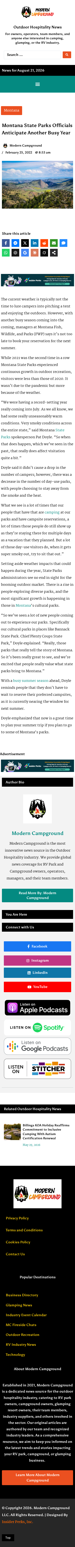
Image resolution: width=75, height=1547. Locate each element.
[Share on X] (25, 243)
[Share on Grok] (44, 253)
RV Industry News (21, 1344)
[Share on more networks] (54, 253)
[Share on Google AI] (25, 253)
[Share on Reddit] (44, 243)
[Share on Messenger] (15, 243)
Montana (23, 606)
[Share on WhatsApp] (6, 253)
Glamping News (19, 1305)
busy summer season (30, 681)
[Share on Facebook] (6, 243)
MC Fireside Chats (21, 1325)
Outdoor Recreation (22, 1335)
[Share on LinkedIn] (34, 243)
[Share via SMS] (63, 243)
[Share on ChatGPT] (15, 253)
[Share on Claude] (34, 253)
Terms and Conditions (24, 1230)
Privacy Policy (17, 1218)
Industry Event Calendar (26, 1315)
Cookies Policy (18, 1242)
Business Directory (22, 1295)
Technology (15, 1355)
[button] (37, 84)
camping (52, 512)
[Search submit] (67, 54)
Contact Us (15, 1254)
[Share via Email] (54, 243)
